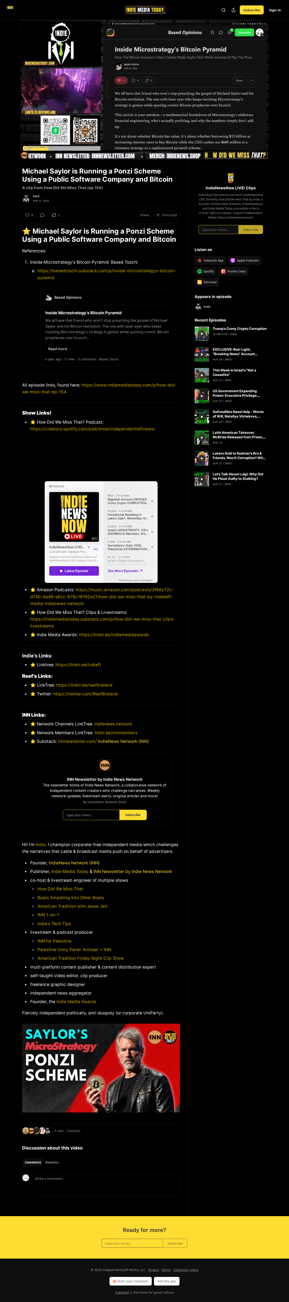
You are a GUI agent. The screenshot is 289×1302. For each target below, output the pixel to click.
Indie (36, 196)
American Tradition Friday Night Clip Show (80, 958)
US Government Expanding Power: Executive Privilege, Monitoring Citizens (235, 393)
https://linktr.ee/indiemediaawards (114, 634)
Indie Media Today (70, 871)
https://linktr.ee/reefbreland (83, 685)
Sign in (275, 10)
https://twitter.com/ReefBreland (85, 694)
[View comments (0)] (278, 89)
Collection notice (185, 1270)
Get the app (167, 1281)
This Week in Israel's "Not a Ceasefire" (234, 372)
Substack (122, 1292)
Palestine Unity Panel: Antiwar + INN (74, 949)
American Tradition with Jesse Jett (72, 906)
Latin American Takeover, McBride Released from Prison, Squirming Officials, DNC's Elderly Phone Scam (238, 434)
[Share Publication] (233, 9)
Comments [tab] (33, 1162)
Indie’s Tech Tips (54, 923)
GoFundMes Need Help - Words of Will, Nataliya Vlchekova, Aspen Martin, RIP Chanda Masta (239, 414)
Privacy (153, 1270)
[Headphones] (11, 94)
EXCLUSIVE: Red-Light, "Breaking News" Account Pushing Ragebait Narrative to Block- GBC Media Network (237, 351)
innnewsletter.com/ (77, 741)
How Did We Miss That (60, 888)
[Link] (15, 235)
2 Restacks (73, 1131)
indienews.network (113, 724)
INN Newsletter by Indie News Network (132, 871)
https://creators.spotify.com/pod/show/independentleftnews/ (92, 429)
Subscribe (251, 10)
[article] (231, 334)
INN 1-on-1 (48, 914)
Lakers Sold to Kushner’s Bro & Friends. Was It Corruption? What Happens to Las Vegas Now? (239, 455)
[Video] (11, 84)
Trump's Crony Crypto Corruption (240, 328)
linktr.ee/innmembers (115, 732)
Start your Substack (132, 1281)
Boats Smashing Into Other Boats (70, 897)
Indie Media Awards (76, 1001)
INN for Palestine (54, 941)
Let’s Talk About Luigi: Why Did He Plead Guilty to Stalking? (238, 476)
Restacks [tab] (51, 1162)
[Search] (223, 9)
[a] (201, 333)
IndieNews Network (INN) (123, 741)
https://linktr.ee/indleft (78, 664)
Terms (166, 1270)
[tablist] (41, 1162)
